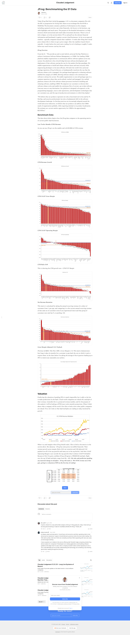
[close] (79, 578)
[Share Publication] (111, 2)
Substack (57, 632)
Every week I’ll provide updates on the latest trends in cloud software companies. (55, 569)
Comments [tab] (41, 509)
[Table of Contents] (2, 317)
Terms (67, 624)
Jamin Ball (43, 12)
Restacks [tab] (47, 509)
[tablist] (44, 508)
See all (41, 601)
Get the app (72, 628)
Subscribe (117, 2)
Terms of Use (72, 602)
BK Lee (42, 523)
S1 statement (61, 21)
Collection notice (74, 624)
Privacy (63, 624)
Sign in (125, 2)
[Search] (108, 2)
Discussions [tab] (49, 560)
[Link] (35, 115)
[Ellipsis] (91, 523)
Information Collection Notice (64, 604)
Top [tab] (39, 560)
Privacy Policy (76, 604)
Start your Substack (61, 628)
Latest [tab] (43, 560)
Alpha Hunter (44, 532)
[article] (65, 569)
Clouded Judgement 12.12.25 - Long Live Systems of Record (56, 565)
